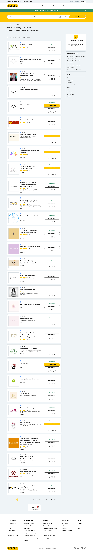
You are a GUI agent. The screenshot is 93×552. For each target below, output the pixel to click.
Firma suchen (11, 525)
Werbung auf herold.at (13, 535)
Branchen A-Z (11, 530)
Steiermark (69, 82)
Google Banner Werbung (30, 533)
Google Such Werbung (29, 530)
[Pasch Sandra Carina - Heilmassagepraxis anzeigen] (13, 77)
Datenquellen (65, 523)
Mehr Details (51, 47)
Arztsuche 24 (11, 533)
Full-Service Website (29, 525)
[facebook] (75, 548)
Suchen (77, 16)
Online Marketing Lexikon (49, 535)
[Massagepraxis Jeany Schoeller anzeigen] (13, 249)
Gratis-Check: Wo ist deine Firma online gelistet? (46, 10)
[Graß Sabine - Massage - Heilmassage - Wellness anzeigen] (13, 233)
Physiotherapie (70, 67)
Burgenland (70, 80)
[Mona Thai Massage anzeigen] (13, 321)
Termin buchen (52, 105)
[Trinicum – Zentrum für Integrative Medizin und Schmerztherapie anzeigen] (13, 186)
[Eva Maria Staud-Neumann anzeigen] (13, 122)
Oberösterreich (70, 94)
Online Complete (28, 528)
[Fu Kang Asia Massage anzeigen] (13, 410)
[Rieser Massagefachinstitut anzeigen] (13, 92)
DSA (63, 533)
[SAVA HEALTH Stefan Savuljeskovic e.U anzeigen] (13, 459)
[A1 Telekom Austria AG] (34, 507)
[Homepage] (12, 5)
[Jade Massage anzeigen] (13, 107)
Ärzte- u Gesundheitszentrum (74, 69)
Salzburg (69, 87)
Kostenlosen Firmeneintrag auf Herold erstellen (19, 1)
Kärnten (69, 96)
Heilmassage (70, 62)
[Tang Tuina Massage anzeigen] (13, 263)
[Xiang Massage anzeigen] (13, 366)
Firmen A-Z (10, 528)
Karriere (71, 1)
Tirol (68, 89)
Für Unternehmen (80, 5)
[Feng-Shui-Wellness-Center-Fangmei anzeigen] (13, 153)
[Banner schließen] (86, 10)
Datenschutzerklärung (67, 530)
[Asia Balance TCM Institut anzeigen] (13, 351)
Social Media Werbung (29, 535)
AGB (63, 525)
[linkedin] (82, 548)
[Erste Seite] (14, 499)
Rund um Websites (47, 525)
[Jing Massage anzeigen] (13, 396)
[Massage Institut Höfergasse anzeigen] (13, 381)
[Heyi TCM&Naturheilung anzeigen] (13, 137)
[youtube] (78, 548)
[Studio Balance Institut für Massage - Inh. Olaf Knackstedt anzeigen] (13, 203)
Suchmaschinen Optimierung (31, 538)
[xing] (85, 548)
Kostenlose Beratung (29, 523)
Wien (68, 78)
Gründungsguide (47, 538)
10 (46, 499)
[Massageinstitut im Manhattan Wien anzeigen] (13, 62)
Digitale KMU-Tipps (47, 533)
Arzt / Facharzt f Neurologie (73, 60)
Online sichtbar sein (47, 523)
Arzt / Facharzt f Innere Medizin (74, 65)
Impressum (64, 528)
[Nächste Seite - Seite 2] (54, 499)
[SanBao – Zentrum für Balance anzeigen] (13, 218)
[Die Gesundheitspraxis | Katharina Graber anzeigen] (13, 169)
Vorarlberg (69, 91)
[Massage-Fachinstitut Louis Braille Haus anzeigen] (13, 488)
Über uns (77, 1)
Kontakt (79, 528)
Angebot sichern (76, 48)
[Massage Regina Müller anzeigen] (13, 292)
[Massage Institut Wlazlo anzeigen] (13, 474)
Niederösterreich (71, 85)
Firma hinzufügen (12, 523)
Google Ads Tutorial (47, 530)
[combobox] (20, 17)
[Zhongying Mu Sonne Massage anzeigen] (13, 306)
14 (51, 499)
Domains (26, 540)
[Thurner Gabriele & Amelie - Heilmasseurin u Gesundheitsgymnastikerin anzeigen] (13, 336)
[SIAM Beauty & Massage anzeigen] (13, 47)
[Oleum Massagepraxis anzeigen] (13, 277)
